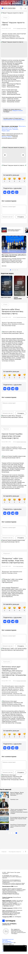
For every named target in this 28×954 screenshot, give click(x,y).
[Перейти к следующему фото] (23, 155)
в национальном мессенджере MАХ (13, 119)
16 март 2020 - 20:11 (6, 441)
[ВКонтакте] (4, 192)
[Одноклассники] (8, 192)
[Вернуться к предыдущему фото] (5, 155)
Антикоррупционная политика (8, 940)
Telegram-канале (17, 110)
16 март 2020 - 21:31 (6, 317)
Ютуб (15, 127)
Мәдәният (6, 553)
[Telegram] (12, 192)
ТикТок (11, 127)
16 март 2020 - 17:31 (6, 680)
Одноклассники (7, 129)
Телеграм (15, 129)
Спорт (5, 17)
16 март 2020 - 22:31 (6, 28)
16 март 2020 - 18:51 (6, 566)
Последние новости (15, 851)
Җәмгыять (6, 661)
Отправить (20, 217)
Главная (4, 851)
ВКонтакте (22, 126)
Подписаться (14, 949)
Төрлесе (6, 429)
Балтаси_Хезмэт (7, 136)
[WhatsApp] (16, 192)
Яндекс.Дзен (6, 130)
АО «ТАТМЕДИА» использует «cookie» (7, 942)
